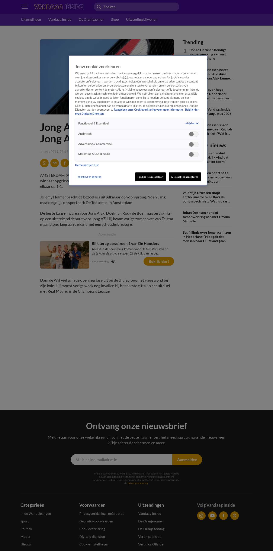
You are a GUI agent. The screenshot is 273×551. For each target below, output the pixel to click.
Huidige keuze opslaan (150, 176)
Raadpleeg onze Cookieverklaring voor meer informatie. (149, 109)
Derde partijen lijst (87, 164)
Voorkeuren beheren (89, 176)
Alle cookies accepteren (185, 176)
